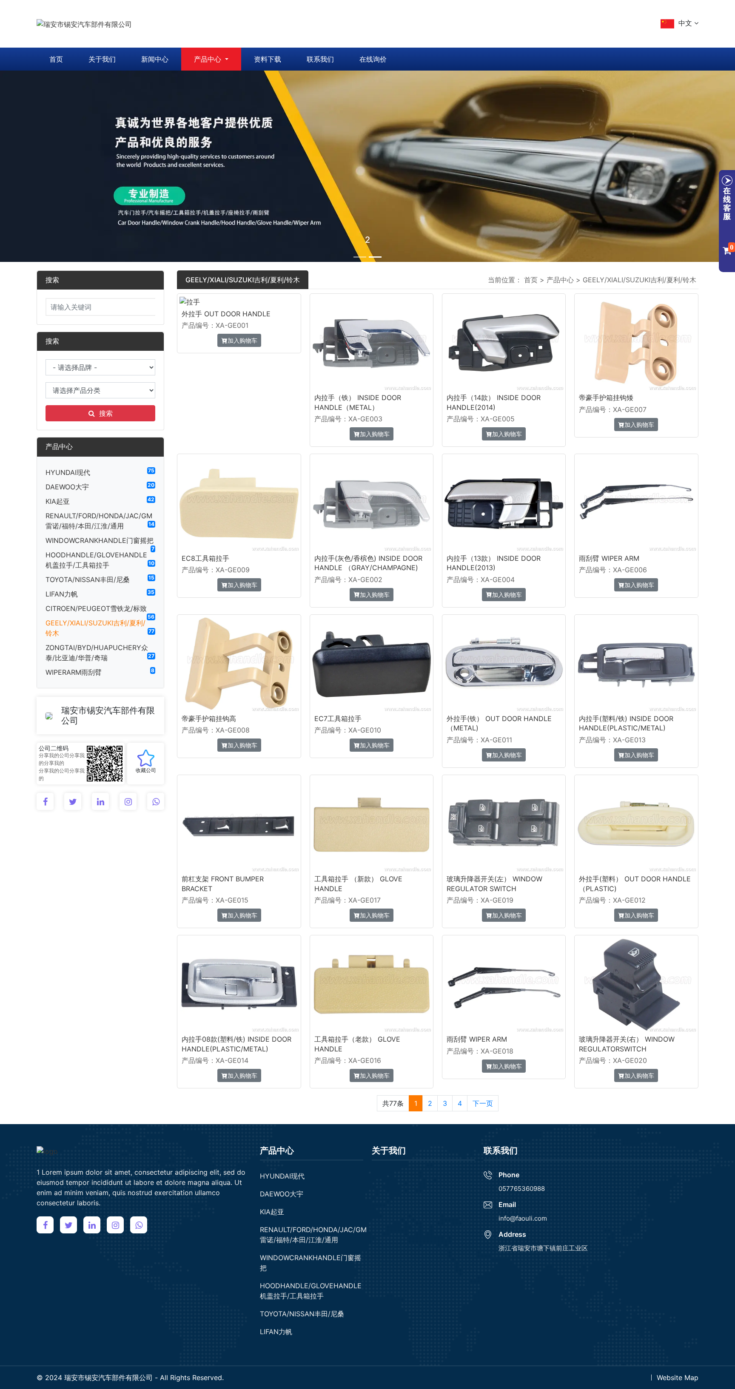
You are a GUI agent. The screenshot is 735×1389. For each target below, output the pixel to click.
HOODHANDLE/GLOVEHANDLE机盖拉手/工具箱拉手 (311, 1290)
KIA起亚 (58, 501)
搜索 (106, 413)
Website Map (677, 1377)
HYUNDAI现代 (68, 472)
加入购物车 (242, 340)
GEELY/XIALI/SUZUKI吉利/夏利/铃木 (639, 280)
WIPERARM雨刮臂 (74, 672)
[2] (367, 165)
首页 (56, 59)
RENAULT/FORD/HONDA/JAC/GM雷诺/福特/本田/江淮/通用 (313, 1234)
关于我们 (102, 59)
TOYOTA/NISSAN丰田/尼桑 (88, 579)
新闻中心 (154, 59)
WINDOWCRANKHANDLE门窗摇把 (100, 540)
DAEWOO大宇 (67, 487)
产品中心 (208, 59)
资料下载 (267, 59)
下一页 (483, 1103)
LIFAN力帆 (62, 594)
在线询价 (373, 59)
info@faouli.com (523, 1218)
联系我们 (320, 59)
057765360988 (522, 1188)
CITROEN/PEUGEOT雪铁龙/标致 (96, 608)
